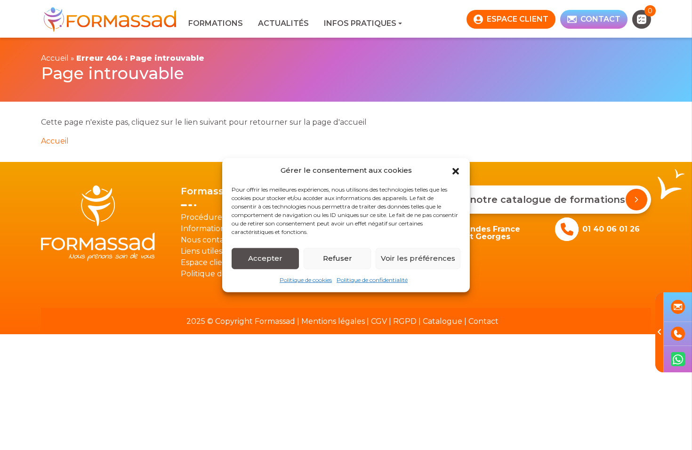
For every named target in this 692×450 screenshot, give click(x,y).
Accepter (265, 258)
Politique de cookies (306, 279)
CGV (379, 321)
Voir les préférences (418, 258)
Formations (215, 23)
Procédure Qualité (216, 217)
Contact (483, 321)
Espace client (206, 262)
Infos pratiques (360, 23)
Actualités (283, 23)
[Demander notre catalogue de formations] (636, 199)
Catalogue (442, 321)
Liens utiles (201, 251)
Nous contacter (210, 239)
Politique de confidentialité (372, 279)
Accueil (55, 58)
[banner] (111, 19)
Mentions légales (333, 321)
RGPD (405, 321)
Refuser (337, 258)
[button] (455, 170)
